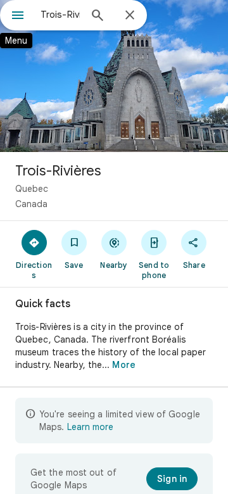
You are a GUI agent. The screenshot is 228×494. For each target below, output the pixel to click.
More (123, 364)
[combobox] (60, 14)
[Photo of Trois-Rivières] (114, 76)
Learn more (90, 427)
